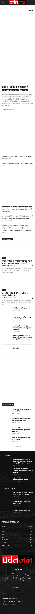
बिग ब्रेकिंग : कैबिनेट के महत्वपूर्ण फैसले (22, 308)
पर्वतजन (7, 8)
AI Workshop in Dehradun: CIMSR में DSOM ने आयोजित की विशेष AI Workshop (23, 470)
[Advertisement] (17, 30)
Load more (17, 446)
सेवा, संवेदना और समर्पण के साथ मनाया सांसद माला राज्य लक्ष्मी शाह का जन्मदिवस (23, 479)
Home (3, 8)
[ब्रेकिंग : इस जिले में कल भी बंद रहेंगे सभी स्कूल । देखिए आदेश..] (6, 440)
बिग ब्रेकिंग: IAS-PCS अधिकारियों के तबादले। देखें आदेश (15, 294)
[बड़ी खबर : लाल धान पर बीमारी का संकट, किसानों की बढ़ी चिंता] (6, 319)
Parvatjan (16, 348)
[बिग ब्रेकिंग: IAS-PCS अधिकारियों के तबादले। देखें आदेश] (17, 283)
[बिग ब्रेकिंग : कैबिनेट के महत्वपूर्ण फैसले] (6, 310)
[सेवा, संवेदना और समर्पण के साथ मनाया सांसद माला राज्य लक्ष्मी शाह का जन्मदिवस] (6, 480)
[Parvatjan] (8, 350)
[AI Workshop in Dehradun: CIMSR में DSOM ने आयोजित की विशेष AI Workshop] (6, 471)
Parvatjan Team (5, 265)
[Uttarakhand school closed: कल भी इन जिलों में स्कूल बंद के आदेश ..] (6, 421)
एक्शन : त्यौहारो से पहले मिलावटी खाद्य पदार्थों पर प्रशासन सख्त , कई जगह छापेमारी (17, 262)
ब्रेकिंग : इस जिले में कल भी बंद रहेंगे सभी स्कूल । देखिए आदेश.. (21, 438)
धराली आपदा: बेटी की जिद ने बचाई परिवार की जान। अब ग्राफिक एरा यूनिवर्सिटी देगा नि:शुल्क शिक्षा (21, 429)
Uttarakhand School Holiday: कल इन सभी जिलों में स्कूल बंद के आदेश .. (21, 410)
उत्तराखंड (3, 257)
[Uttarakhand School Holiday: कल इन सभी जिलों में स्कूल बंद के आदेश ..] (6, 411)
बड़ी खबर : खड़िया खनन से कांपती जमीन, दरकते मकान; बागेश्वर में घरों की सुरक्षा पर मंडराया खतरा (22, 327)
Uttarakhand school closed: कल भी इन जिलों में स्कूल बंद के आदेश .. (21, 419)
